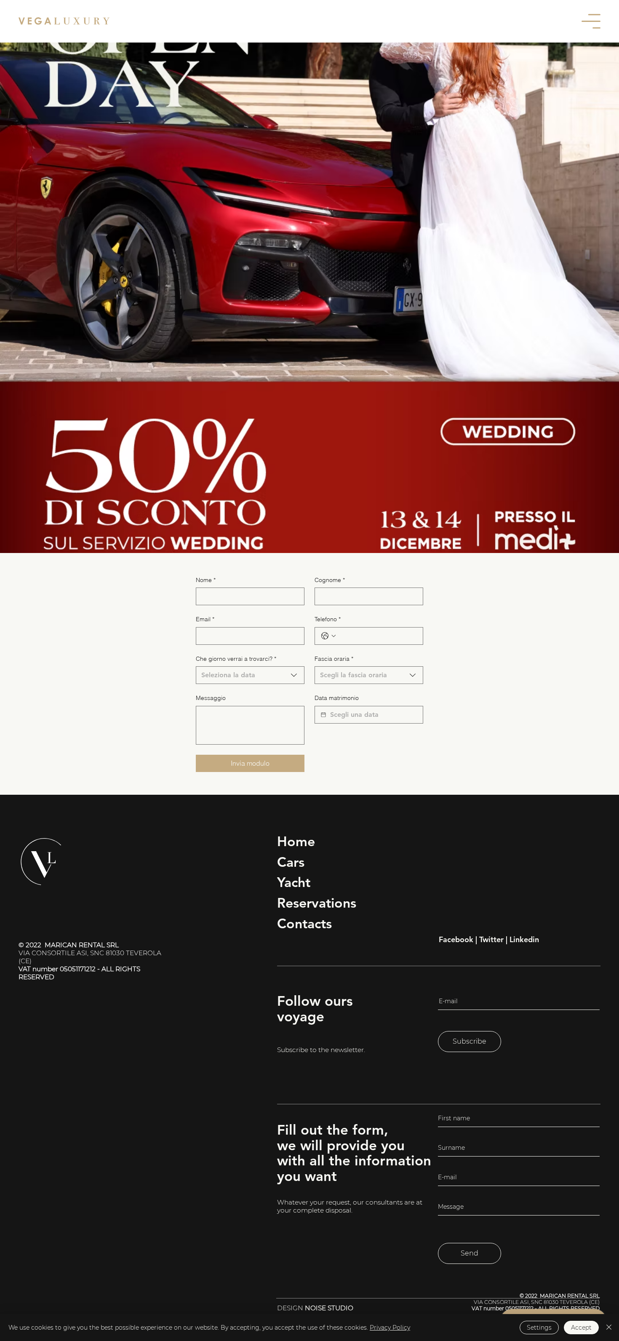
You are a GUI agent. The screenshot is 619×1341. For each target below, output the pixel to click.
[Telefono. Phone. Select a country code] (328, 636)
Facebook (456, 939)
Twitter (491, 939)
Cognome (330, 580)
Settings (539, 1327)
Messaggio (211, 698)
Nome (206, 580)
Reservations (316, 902)
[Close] (609, 1327)
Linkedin (524, 939)
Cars (290, 861)
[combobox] (250, 675)
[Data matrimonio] (323, 714)
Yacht (293, 882)
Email (205, 619)
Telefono (328, 619)
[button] (591, 21)
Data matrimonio (337, 698)
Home (296, 841)
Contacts (304, 923)
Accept (581, 1327)
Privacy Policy (390, 1327)
